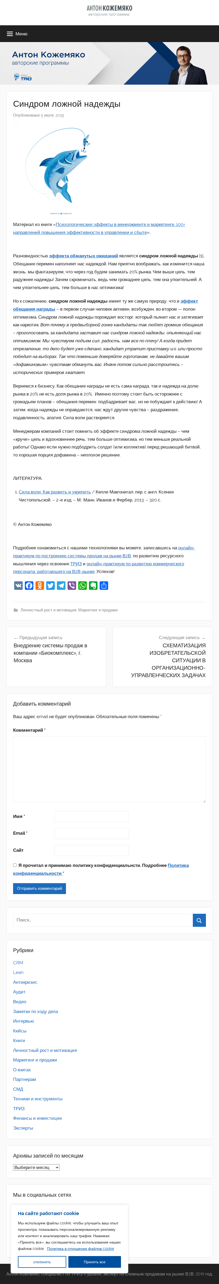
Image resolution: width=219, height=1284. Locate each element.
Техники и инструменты (37, 1098)
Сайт (18, 850)
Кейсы (19, 1031)
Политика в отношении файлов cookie (80, 1248)
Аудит (19, 991)
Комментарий (29, 730)
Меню (21, 33)
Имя (19, 816)
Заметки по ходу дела (35, 1011)
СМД (18, 1089)
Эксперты (23, 1128)
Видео (19, 1001)
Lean (18, 972)
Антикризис (25, 982)
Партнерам (24, 1079)
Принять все (94, 1262)
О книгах (22, 1069)
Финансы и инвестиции (37, 1118)
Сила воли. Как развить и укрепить (55, 492)
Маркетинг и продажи (98, 610)
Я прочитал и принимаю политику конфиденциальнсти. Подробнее (101, 869)
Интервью (23, 1021)
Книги (19, 1040)
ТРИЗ (76, 563)
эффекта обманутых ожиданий (83, 255)
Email (20, 833)
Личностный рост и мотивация (48, 610)
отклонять (42, 1262)
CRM (18, 962)
